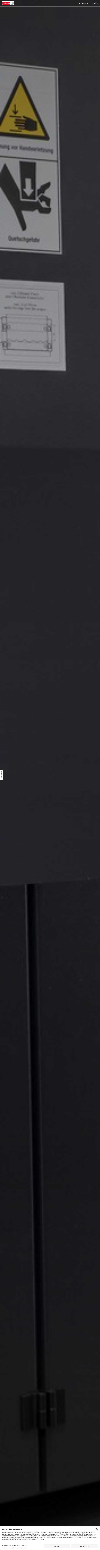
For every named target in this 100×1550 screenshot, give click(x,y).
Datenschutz (2, 775)
